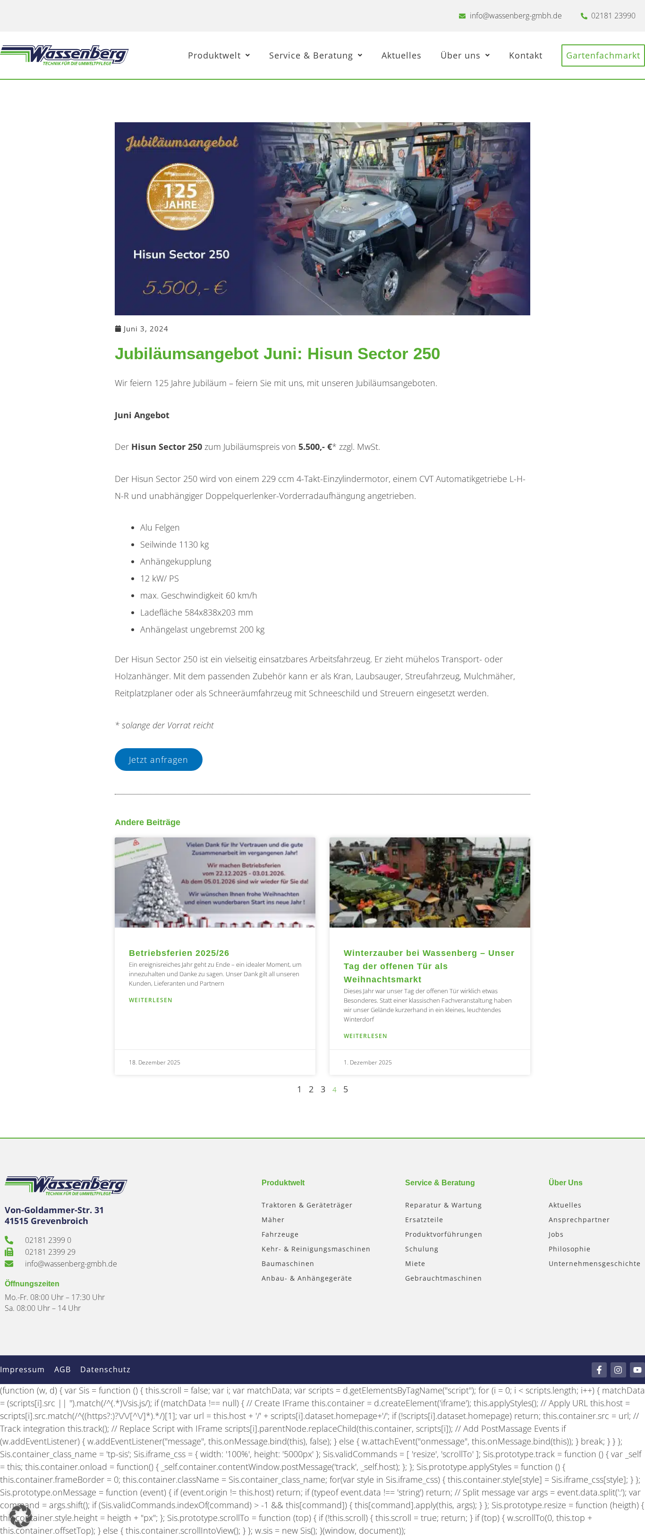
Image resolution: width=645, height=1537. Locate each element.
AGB (62, 1369)
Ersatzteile (424, 1219)
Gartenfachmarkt (603, 55)
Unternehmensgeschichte (595, 1263)
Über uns (461, 55)
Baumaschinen (288, 1263)
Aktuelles (402, 55)
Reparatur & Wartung (443, 1204)
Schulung (422, 1248)
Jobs (556, 1234)
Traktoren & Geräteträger (307, 1204)
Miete (415, 1263)
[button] (21, 1516)
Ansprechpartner (579, 1219)
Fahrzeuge (280, 1234)
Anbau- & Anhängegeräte (307, 1278)
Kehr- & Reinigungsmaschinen (316, 1248)
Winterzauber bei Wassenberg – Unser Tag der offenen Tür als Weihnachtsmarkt (429, 966)
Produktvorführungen (444, 1234)
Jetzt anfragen (158, 759)
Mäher (273, 1219)
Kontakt (526, 55)
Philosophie (570, 1248)
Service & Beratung (311, 55)
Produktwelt (214, 55)
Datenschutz (105, 1369)
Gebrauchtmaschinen (443, 1278)
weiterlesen (150, 1000)
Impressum (22, 1369)
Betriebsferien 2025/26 (179, 953)
